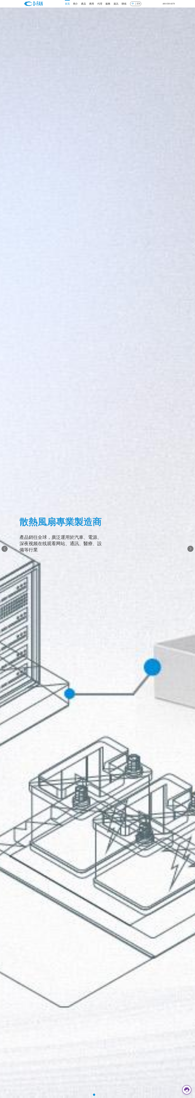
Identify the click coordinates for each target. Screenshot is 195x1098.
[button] (90, 1095)
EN (138, 3)
